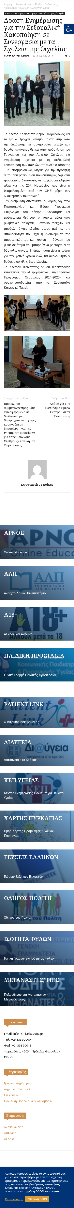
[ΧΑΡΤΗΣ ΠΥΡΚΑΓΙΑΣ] (37, 826)
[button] (69, 29)
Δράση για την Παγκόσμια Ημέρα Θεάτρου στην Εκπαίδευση (57, 410)
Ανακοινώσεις (23, 4)
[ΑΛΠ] (37, 583)
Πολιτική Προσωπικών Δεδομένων (28, 1101)
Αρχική (8, 4)
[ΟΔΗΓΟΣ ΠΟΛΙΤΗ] (37, 907)
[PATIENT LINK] (37, 712)
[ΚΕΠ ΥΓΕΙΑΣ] (37, 788)
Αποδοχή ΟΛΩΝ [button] (37, 1199)
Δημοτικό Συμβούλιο (18, 1089)
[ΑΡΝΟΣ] (37, 542)
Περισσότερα (14, 1199)
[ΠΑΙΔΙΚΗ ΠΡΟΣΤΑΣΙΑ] (37, 664)
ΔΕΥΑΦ (9, 1139)
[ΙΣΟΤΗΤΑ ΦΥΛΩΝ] (37, 948)
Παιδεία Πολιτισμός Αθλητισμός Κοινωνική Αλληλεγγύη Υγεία (31, 6)
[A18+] (37, 624)
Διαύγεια (10, 1133)
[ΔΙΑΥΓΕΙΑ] (37, 750)
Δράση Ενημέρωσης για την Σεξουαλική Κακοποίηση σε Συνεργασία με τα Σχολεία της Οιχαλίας (35, 34)
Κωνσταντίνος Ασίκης (16, 55)
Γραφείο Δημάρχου (17, 1083)
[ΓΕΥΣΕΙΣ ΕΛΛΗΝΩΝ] (37, 866)
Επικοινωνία (15, 1022)
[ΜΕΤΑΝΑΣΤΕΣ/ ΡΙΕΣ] (37, 989)
